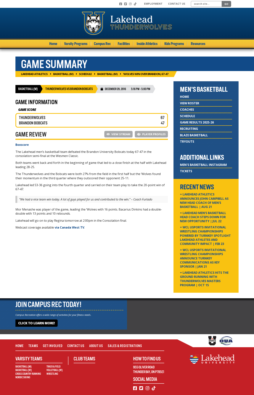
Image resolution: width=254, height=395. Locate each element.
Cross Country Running (28, 373)
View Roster (189, 103)
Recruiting (189, 129)
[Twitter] (125, 4)
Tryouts (187, 141)
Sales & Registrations (125, 346)
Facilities (124, 43)
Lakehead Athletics (34, 74)
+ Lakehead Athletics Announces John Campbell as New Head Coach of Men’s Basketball (204, 200)
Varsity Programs (75, 43)
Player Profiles (154, 134)
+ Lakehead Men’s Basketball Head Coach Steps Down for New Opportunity (203, 217)
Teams (33, 346)
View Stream (120, 134)
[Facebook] (120, 4)
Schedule (85, 74)
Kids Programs (174, 43)
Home (53, 43)
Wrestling (52, 373)
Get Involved (52, 346)
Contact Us (176, 3)
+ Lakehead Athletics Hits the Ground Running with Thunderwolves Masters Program (204, 279)
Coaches (187, 109)
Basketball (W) (23, 370)
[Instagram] (130, 4)
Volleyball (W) (54, 370)
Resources (198, 43)
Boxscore (22, 145)
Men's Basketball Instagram (203, 165)
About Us (96, 346)
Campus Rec (102, 43)
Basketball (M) (63, 74)
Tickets (186, 171)
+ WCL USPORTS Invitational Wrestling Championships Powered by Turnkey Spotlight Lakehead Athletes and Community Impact (205, 235)
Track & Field (53, 366)
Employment (153, 3)
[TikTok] (135, 4)
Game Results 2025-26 (197, 122)
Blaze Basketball (194, 135)
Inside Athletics (147, 43)
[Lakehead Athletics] (127, 23)
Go (226, 4)
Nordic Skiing (22, 377)
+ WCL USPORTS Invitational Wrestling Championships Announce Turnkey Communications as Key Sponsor (203, 258)
